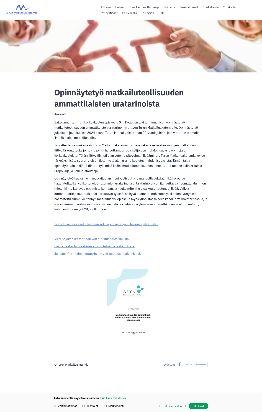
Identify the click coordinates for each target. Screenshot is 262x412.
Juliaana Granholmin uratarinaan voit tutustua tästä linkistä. (97, 254)
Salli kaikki (198, 406)
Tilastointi (92, 406)
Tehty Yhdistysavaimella (196, 364)
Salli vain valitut (173, 406)
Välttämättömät (67, 406)
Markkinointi (116, 406)
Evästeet (169, 364)
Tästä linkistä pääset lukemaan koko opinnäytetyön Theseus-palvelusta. (106, 224)
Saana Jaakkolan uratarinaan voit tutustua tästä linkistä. (94, 246)
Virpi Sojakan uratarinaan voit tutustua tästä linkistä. (92, 239)
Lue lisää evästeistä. (113, 398)
